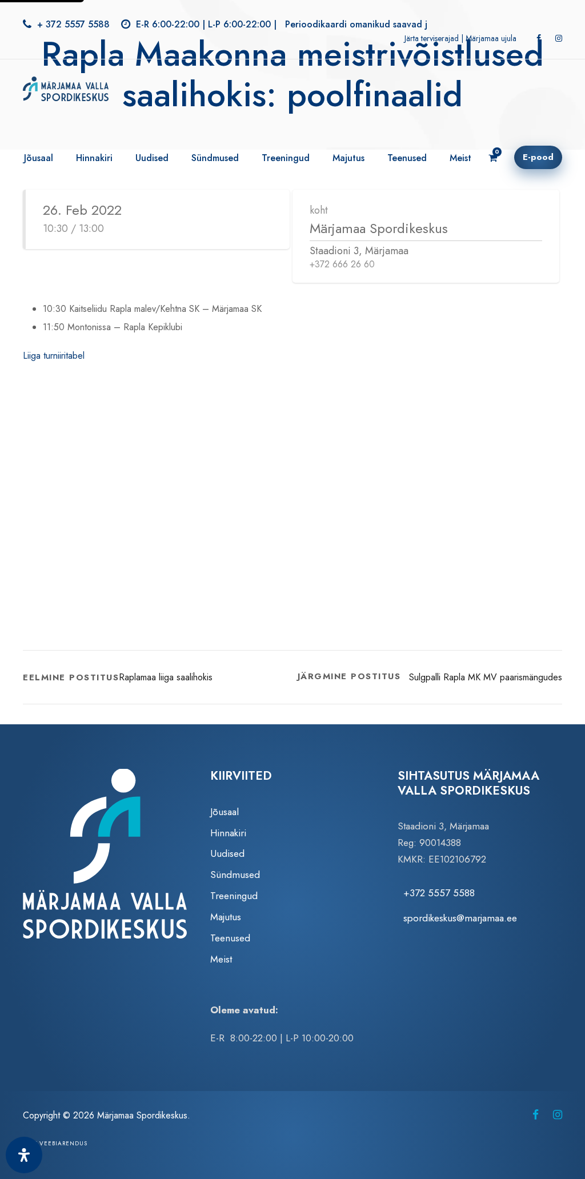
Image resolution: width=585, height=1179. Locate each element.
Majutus (348, 158)
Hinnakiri (94, 158)
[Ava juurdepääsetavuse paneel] (24, 1155)
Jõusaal (38, 158)
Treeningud (286, 158)
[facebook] (538, 38)
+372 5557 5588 (439, 893)
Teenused (407, 158)
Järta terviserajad (431, 38)
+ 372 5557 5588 (73, 24)
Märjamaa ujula (491, 38)
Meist (460, 158)
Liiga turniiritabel (54, 355)
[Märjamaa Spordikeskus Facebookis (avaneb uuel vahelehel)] (535, 1114)
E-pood (538, 157)
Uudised (152, 158)
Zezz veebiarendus (55, 1143)
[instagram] (558, 38)
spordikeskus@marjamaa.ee (460, 918)
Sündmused (215, 158)
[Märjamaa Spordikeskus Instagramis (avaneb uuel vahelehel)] (557, 1114)
